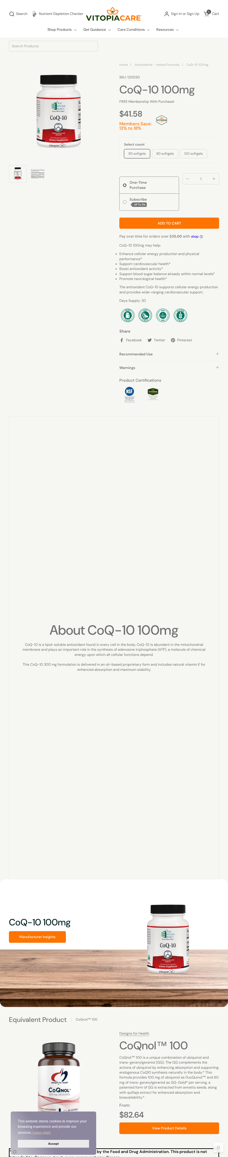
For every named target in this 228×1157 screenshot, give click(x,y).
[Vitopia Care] (114, 14)
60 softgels (165, 153)
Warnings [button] (127, 367)
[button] (18, 14)
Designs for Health (134, 1033)
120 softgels (193, 153)
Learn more (42, 1132)
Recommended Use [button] (136, 354)
